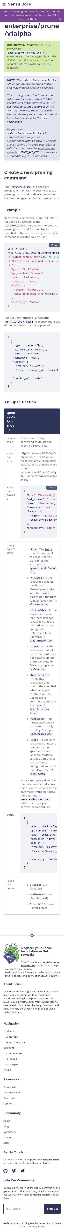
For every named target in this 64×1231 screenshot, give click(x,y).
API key (47, 140)
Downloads (9, 1098)
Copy (54, 245)
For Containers (14, 1053)
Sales (6, 1142)
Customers (9, 1131)
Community (9, 1087)
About (6, 1120)
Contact (8, 1137)
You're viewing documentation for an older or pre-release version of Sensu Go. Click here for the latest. (32, 15)
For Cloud (11, 1058)
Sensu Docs (19, 4)
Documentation (12, 1092)
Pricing (7, 1069)
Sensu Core (12, 1036)
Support (8, 1103)
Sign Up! (52, 1208)
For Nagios (12, 1064)
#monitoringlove (25, 1223)
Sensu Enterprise (15, 1042)
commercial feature (43, 701)
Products (8, 1031)
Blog (6, 1126)
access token (15, 144)
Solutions (8, 1047)
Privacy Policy (37, 1226)
